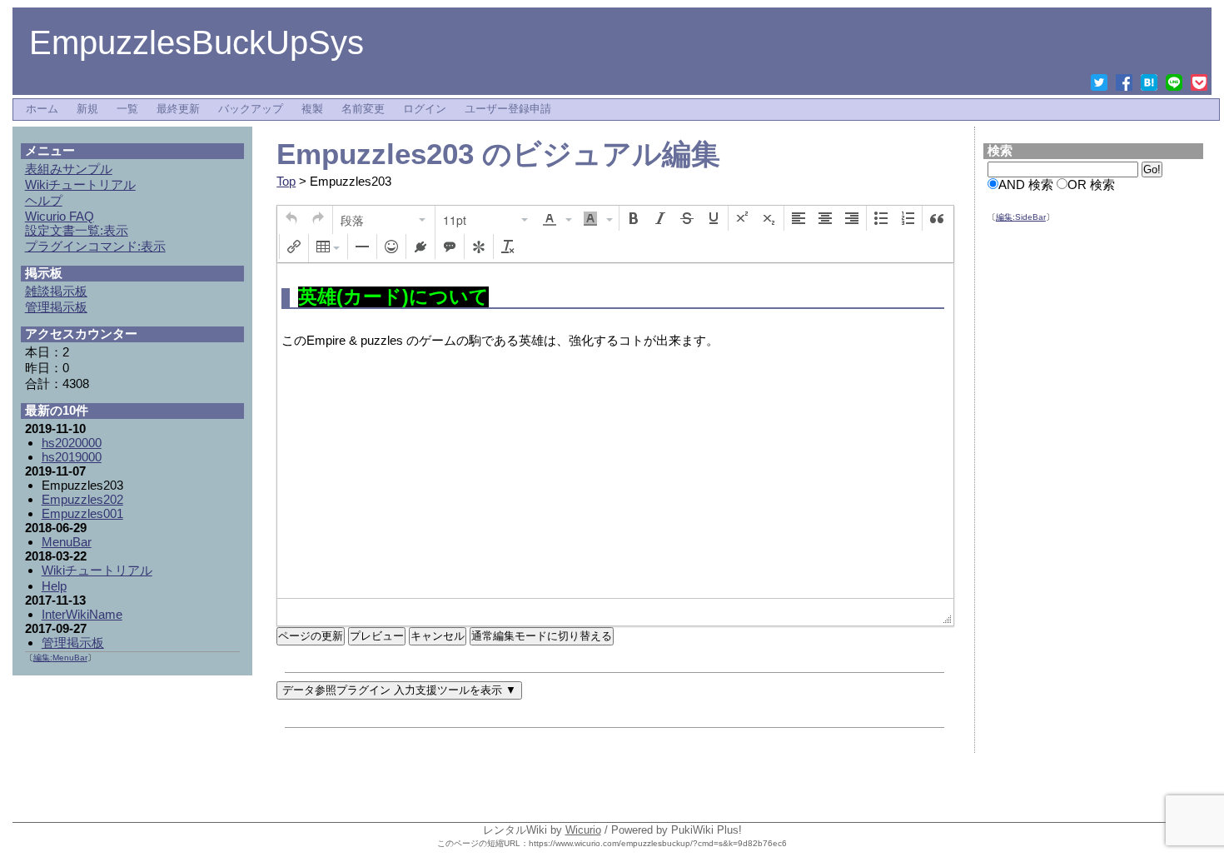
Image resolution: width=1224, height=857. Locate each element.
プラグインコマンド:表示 (95, 246)
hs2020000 (72, 443)
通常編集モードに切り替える (541, 636)
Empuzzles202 (82, 499)
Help (54, 586)
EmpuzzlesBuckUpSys (196, 42)
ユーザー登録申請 (508, 109)
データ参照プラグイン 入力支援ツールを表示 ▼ (399, 690)
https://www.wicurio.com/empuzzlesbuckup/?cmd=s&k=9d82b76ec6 (658, 843)
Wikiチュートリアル (97, 570)
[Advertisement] (1094, 490)
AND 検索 (1025, 184)
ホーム (42, 109)
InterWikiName (82, 614)
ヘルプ (43, 200)
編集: (1021, 217)
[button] (291, 218)
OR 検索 (1091, 184)
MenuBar (67, 542)
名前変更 (363, 109)
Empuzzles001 (82, 513)
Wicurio (583, 830)
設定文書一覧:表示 (76, 230)
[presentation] (291, 218)
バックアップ (250, 109)
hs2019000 (72, 457)
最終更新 (178, 109)
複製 (312, 109)
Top (286, 181)
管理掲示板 (73, 642)
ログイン (424, 109)
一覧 (127, 109)
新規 (87, 109)
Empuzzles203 (375, 153)
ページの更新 (310, 636)
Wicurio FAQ (59, 216)
